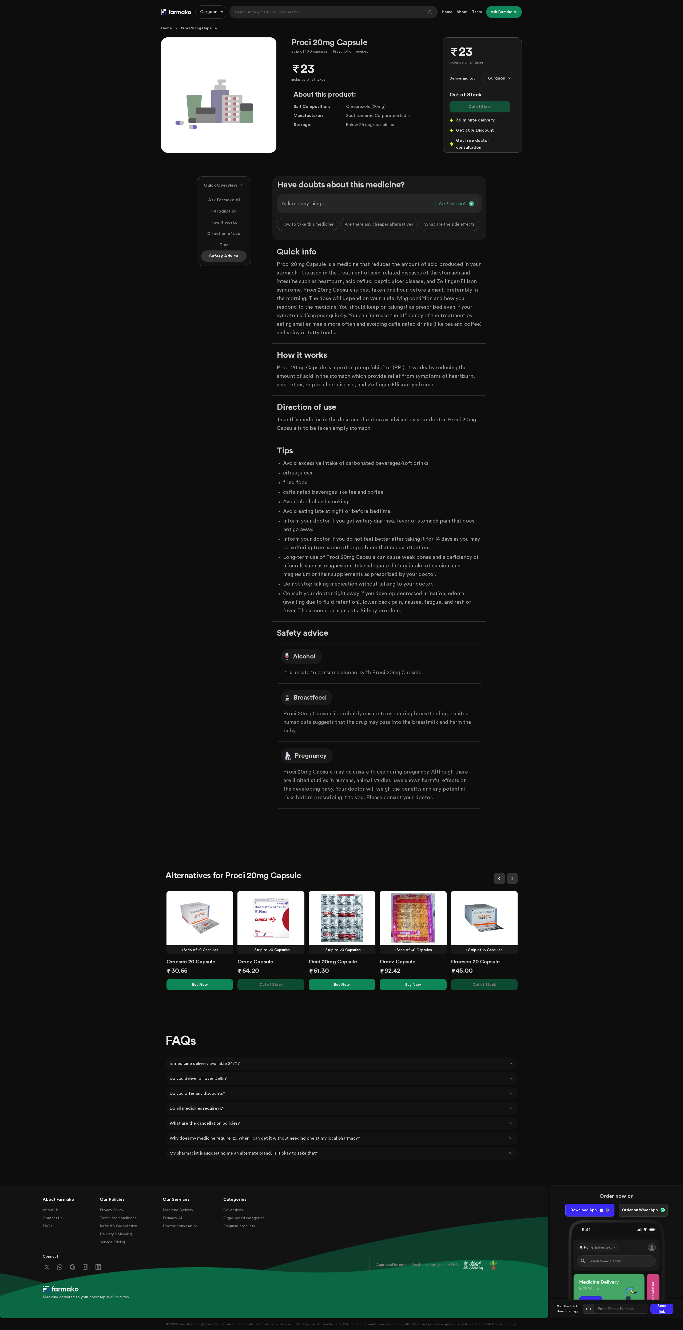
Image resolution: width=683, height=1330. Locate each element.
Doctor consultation (180, 1226)
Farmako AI (172, 1218)
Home (447, 12)
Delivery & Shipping (116, 1234)
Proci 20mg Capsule (199, 28)
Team (477, 12)
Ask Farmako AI (224, 200)
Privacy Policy (111, 1210)
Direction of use (223, 234)
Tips (224, 245)
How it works (224, 222)
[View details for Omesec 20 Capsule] (199, 918)
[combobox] (211, 12)
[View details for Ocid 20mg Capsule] (342, 918)
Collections (233, 1210)
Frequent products (239, 1226)
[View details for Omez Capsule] (270, 918)
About (462, 12)
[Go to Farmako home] (176, 12)
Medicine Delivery (178, 1210)
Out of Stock (480, 107)
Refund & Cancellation (118, 1226)
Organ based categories (243, 1218)
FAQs (47, 1226)
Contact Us (52, 1218)
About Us (51, 1210)
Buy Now (200, 985)
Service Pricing (112, 1242)
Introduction (224, 211)
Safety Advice (224, 256)
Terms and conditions (118, 1218)
